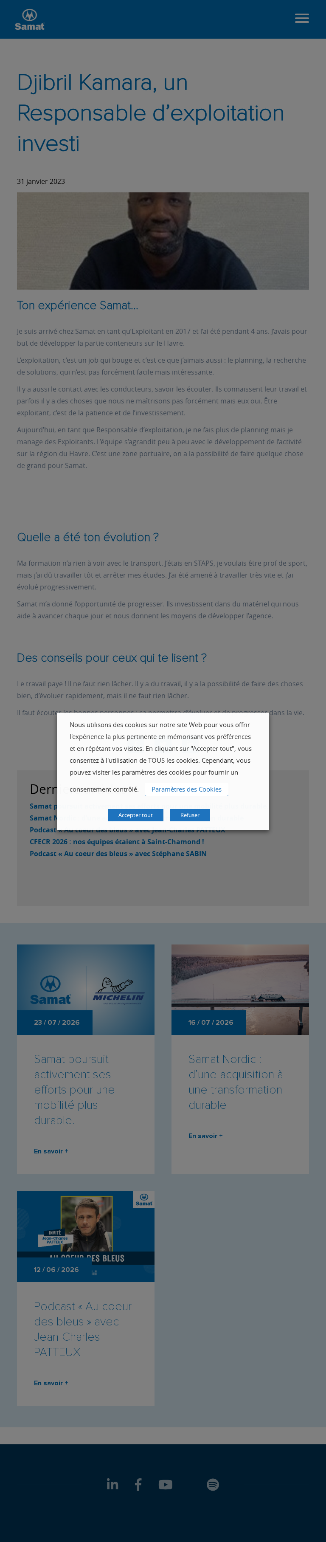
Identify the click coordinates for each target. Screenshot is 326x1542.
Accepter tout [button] (135, 815)
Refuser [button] (190, 815)
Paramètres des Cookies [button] (187, 789)
